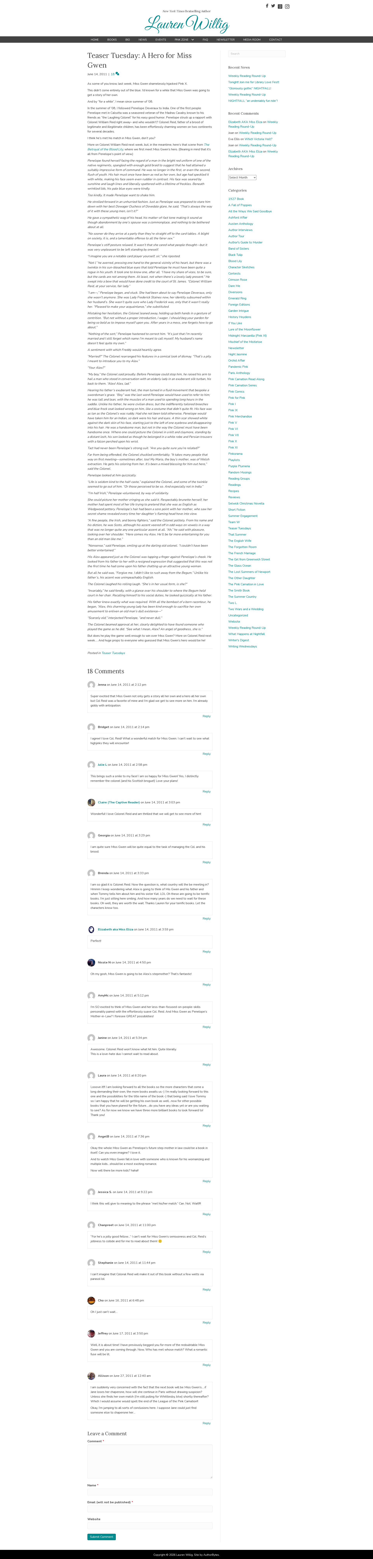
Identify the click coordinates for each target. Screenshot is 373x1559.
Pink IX (233, 410)
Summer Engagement (243, 516)
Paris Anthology (239, 373)
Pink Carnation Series (242, 385)
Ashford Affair (237, 217)
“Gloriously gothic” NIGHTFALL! (249, 88)
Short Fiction (236, 510)
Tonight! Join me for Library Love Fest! (253, 82)
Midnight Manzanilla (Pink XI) (247, 336)
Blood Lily (235, 261)
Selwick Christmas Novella (246, 503)
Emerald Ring (237, 298)
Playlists (234, 460)
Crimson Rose (237, 280)
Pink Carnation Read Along (246, 379)
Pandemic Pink (238, 367)
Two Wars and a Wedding (245, 609)
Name (92, 1485)
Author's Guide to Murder (245, 242)
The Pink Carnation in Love (246, 584)
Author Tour (236, 236)
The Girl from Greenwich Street (249, 559)
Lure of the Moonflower (244, 329)
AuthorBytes (211, 1555)
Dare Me (234, 286)
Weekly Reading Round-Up (247, 76)
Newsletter (236, 348)
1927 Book (236, 199)
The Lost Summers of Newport (249, 572)
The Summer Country (242, 597)
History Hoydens (239, 317)
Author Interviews (240, 230)
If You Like (235, 323)
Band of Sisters (238, 248)
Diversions (235, 292)
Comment (95, 1441)
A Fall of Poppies (240, 205)
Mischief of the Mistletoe (245, 342)
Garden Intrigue (238, 311)
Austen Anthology (240, 224)
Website (93, 1519)
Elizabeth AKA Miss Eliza (245, 122)
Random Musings (240, 472)
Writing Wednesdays (242, 646)
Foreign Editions (239, 304)
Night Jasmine (237, 354)
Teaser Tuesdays (113, 653)
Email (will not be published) (110, 1502)
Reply (207, 716)
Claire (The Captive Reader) (119, 802)
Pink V (232, 423)
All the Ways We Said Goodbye (250, 211)
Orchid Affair (236, 360)
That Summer (237, 534)
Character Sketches (241, 267)
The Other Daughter (241, 578)
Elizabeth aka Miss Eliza (115, 929)
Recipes (233, 491)
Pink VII (233, 435)
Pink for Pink (236, 398)
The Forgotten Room (242, 547)
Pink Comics (236, 391)
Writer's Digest (238, 640)
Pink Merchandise (240, 416)
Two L (232, 603)
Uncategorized (238, 615)
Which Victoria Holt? (258, 139)
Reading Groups (239, 478)
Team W (234, 522)
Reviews (234, 497)
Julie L (102, 765)
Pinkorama (235, 454)
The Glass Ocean (239, 566)
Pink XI (233, 447)
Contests (234, 273)
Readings (234, 485)
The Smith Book (239, 590)
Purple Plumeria (239, 466)
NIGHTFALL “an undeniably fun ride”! (253, 101)
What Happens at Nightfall (246, 634)
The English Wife (239, 541)
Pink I (232, 404)
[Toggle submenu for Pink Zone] (192, 40)
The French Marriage (242, 553)
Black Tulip (235, 255)
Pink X (232, 441)
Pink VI (233, 429)
